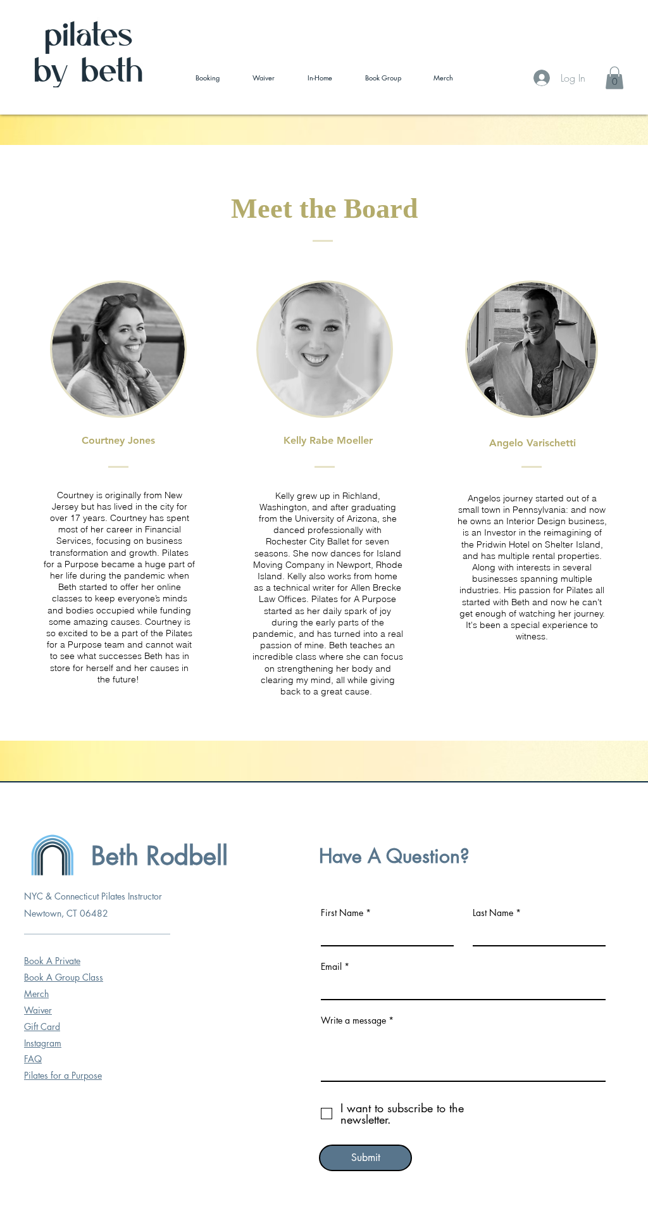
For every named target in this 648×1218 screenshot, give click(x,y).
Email (331, 966)
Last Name (493, 912)
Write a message (353, 1020)
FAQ (33, 1059)
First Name (342, 912)
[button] (614, 77)
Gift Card (42, 1026)
